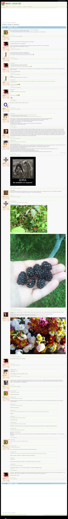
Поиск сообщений (4, 7)
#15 (65, 363)
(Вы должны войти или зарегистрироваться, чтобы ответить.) (58, 483)
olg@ (14, 138)
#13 (65, 308)
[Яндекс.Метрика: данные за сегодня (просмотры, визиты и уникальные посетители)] (8, 518)
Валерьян (11, 107)
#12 (65, 195)
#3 (65, 57)
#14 (65, 355)
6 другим (16, 356)
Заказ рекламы (30, 6)
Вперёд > (16, 483)
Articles (10, 6)
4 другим (16, 138)
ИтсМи (11, 57)
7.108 (8, 39)
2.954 (8, 320)
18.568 (8, 50)
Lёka (16, 25)
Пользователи (14, 6)
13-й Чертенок (12, 355)
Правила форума (19, 6)
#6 (65, 99)
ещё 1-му (16, 87)
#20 (65, 477)
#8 (65, 125)
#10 (65, 153)
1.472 (8, 137)
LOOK (14, 376)
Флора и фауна (7, 25)
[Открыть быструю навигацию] (65, 22)
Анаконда (11, 99)
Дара (10, 195)
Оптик (11, 36)
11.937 (8, 111)
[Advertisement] (34, 15)
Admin (12, 138)
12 (14, 483)
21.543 (8, 209)
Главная (4, 6)
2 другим (18, 36)
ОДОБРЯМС (11, 308)
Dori (12, 36)
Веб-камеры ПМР (25, 6)
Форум (7, 6)
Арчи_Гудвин (14, 36)
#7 (65, 107)
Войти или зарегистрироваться (62, 0)
